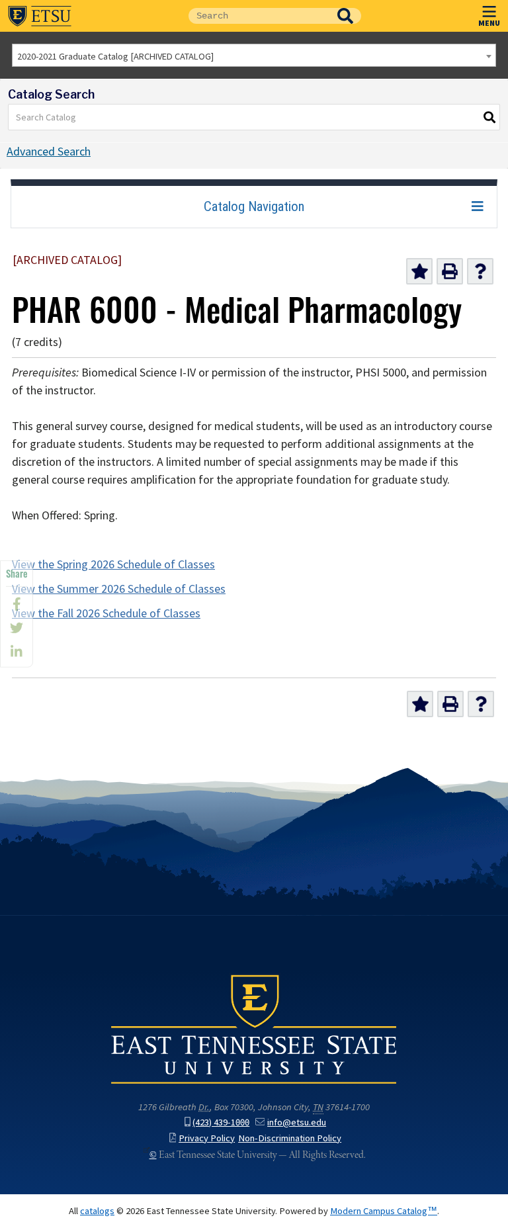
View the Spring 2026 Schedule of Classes (113, 564)
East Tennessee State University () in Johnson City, (254, 1028)
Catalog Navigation (254, 206)
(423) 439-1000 (220, 1122)
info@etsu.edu (296, 1122)
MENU (489, 22)
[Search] (490, 117)
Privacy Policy (207, 1138)
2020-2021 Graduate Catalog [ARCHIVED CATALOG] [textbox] (115, 56)
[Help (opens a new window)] (480, 271)
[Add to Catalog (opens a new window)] (419, 271)
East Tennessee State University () (39, 16)
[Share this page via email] (16, 651)
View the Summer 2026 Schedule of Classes (119, 589)
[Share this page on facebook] (16, 604)
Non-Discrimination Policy (289, 1138)
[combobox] (254, 55)
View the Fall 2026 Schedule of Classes (106, 613)
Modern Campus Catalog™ (383, 1210)
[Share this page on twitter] (16, 628)
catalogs (97, 1210)
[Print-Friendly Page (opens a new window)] (450, 271)
